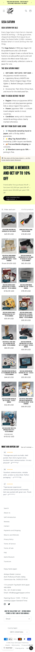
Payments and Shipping (12, 530)
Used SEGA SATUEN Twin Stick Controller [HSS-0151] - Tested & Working (9, 429)
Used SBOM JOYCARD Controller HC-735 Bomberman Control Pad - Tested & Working (9, 372)
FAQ (5, 552)
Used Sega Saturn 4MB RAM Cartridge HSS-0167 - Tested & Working (26, 372)
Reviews (7, 522)
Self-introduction (10, 517)
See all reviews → (27, 447)
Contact (6, 526)
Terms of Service (10, 544)
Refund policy (16, 645)
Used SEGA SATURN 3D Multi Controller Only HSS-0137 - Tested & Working (8, 314)
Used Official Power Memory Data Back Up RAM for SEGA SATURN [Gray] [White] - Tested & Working (9, 258)
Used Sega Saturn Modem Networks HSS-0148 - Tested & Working (26, 286)
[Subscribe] (29, 619)
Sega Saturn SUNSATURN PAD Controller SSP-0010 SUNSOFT (9, 230)
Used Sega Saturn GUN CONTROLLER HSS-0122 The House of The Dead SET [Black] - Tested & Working (26, 258)
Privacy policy (26, 645)
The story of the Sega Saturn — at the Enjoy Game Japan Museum (16, 159)
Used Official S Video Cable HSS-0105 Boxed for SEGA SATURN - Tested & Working (9, 343)
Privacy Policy (8, 539)
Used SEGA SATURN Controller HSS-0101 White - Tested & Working (9, 400)
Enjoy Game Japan (16, 642)
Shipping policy (19, 648)
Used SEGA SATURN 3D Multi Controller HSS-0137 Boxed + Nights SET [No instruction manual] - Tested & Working (26, 315)
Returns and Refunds (11, 535)
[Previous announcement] (3, 2)
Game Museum (9, 557)
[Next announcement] (31, 2)
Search (6, 508)
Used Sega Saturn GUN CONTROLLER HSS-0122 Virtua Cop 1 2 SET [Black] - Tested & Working (26, 344)
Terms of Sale (9, 548)
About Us (7, 513)
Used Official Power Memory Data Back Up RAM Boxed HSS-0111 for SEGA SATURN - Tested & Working (26, 401)
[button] (4, 11)
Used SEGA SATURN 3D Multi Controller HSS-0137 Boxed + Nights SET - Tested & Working (9, 286)
